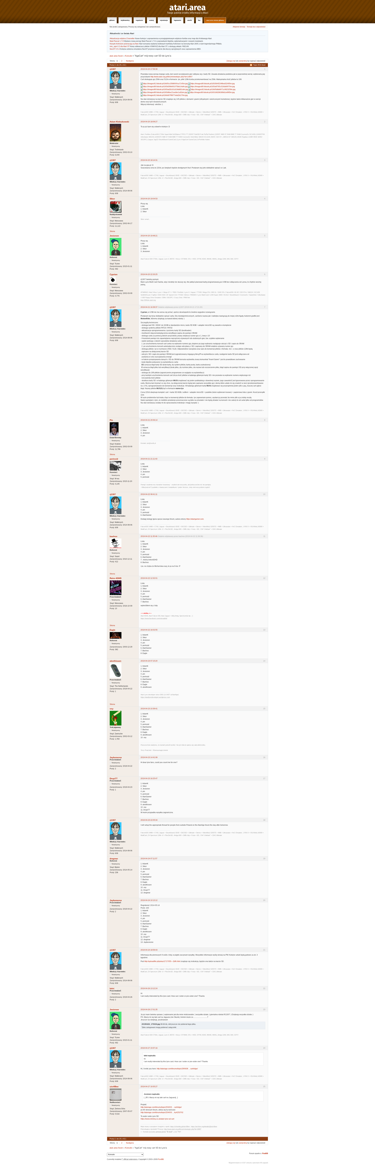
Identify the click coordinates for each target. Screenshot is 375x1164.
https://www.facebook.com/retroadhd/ (154, 618)
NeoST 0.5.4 (115, 49)
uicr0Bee (114, 1086)
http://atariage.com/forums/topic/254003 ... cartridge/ (161, 1107)
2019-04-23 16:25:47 (149, 778)
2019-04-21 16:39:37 (149, 307)
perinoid (114, 459)
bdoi (112, 988)
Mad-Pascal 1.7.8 (117, 41)
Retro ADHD (115, 578)
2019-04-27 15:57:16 (149, 1048)
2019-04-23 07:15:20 (149, 661)
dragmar (114, 858)
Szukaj (151, 20)
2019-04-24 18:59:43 (149, 950)
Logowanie (177, 20)
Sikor (112, 199)
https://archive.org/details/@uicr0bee (204, 1126)
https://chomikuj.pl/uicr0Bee (180, 1126)
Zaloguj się (230, 61)
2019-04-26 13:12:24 (149, 988)
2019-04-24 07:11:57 (149, 859)
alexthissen (115, 661)
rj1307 (113, 69)
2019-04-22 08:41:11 (149, 494)
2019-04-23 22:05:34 (149, 820)
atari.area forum (116, 56)
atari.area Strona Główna (215, 20)
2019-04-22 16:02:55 (149, 630)
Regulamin (139, 20)
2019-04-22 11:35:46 (149, 536)
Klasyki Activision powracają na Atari (124, 44)
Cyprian (113, 274)
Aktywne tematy (239, 27)
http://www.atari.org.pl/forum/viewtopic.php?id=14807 (171, 77)
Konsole (128, 56)
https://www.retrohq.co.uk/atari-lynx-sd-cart (157, 1119)
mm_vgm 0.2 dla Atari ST (119, 46)
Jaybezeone (116, 757)
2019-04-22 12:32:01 (149, 578)
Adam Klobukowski (119, 121)
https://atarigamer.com (195, 519)
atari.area (187, 7)
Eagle (112, 630)
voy (111, 708)
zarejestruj (243, 61)
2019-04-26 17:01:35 (149, 1010)
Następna (130, 61)
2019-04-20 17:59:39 (149, 69)
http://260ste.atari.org (148, 300)
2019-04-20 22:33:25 (149, 274)
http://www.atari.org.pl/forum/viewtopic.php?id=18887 (182, 1129)
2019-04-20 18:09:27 (149, 122)
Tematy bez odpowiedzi (256, 27)
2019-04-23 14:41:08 (149, 757)
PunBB (265, 1153)
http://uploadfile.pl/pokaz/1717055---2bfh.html (162, 961)
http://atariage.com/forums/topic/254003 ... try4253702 (162, 1112)
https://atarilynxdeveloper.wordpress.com (155, 697)
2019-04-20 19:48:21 (149, 236)
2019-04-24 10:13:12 (149, 900)
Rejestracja (164, 20)
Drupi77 (113, 778)
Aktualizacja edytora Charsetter (122, 38)
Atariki (189, 20)
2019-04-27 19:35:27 (149, 1087)
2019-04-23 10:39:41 (149, 709)
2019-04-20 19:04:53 (149, 199)
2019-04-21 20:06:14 (149, 420)
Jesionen (114, 236)
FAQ (199, 20)
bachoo (113, 536)
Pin (111, 420)
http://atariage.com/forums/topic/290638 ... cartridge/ (177, 1069)
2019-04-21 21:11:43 (149, 459)
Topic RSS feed (259, 65)
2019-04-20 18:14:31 (149, 160)
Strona (112, 231)
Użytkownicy (125, 20)
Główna (112, 20)
